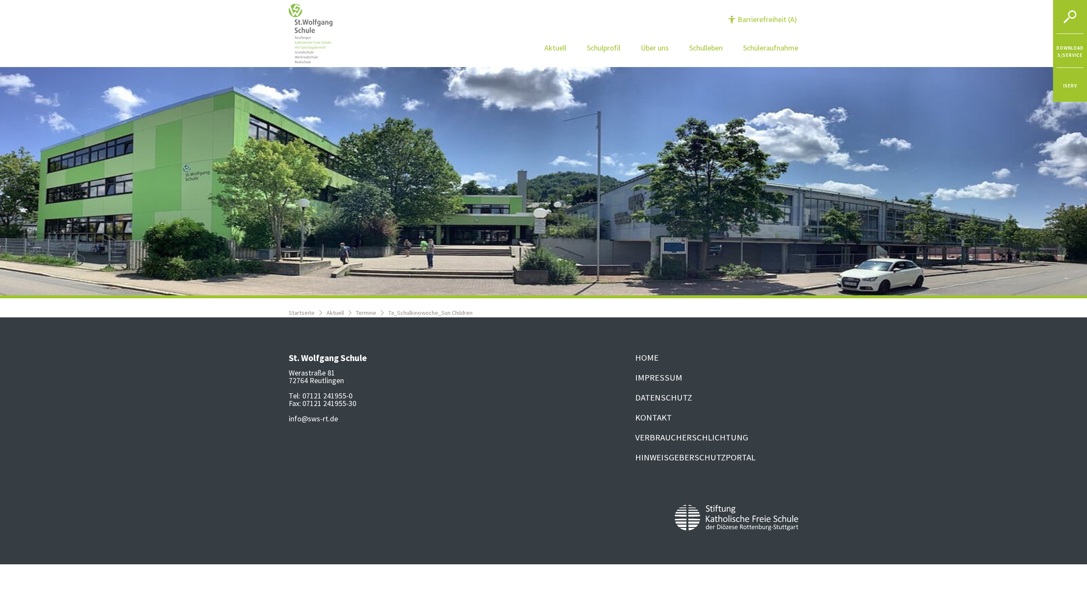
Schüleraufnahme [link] (770, 48)
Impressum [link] (658, 377)
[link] (1070, 51)
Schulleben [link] (706, 48)
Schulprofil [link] (603, 48)
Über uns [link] (655, 48)
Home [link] (647, 357)
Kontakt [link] (653, 417)
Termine (366, 313)
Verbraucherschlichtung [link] (691, 437)
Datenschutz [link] (663, 397)
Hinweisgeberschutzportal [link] (695, 457)
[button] (762, 19)
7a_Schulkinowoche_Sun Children (430, 313)
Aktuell (335, 313)
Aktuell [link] (555, 48)
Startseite (302, 313)
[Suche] (1070, 17)
